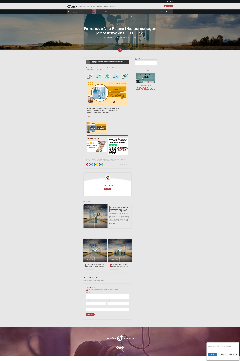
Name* (87, 300)
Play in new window (95, 67)
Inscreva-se (168, 6)
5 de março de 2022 (98, 269)
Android (94, 69)
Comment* (88, 292)
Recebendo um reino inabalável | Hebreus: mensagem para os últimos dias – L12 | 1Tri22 (119, 209)
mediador (112, 159)
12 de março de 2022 (123, 213)
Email (98, 69)
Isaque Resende (107, 185)
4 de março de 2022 (124, 269)
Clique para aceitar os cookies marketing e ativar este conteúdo (97, 127)
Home (106, 16)
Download (103, 67)
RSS (101, 69)
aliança (107, 160)
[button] (237, 344)
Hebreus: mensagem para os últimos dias (132, 16)
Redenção (103, 160)
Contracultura (84, 6)
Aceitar (212, 354)
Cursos (106, 6)
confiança (107, 159)
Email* (109, 300)
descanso (112, 160)
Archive (107, 188)
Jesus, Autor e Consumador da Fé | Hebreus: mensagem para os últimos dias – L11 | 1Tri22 (95, 266)
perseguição (93, 160)
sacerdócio (93, 159)
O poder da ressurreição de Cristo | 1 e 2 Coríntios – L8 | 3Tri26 (85, 11)
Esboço (88, 116)
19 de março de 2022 (119, 37)
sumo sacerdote (101, 159)
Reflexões (112, 6)
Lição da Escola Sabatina (119, 16)
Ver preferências (232, 354)
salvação (99, 160)
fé (96, 159)
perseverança (124, 159)
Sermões (93, 6)
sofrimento (117, 159)
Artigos (99, 6)
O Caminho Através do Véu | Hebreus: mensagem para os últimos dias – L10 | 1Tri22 (119, 266)
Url (86, 307)
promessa (88, 160)
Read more (113, 223)
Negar (222, 354)
